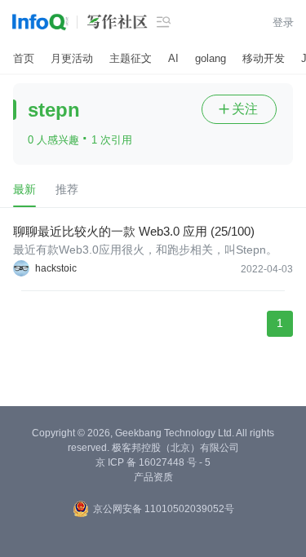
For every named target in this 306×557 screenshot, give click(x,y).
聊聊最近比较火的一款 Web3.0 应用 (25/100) (134, 231)
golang (210, 58)
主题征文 (130, 58)
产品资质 (153, 477)
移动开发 (263, 58)
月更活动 (72, 58)
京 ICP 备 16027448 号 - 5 (153, 462)
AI (173, 58)
